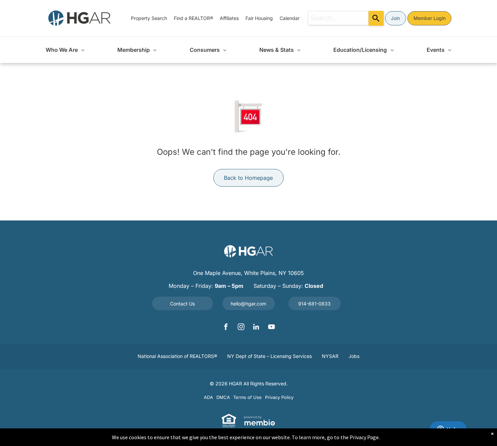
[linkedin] (256, 328)
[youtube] (271, 328)
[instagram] (241, 328)
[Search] (376, 18)
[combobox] (338, 18)
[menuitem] (149, 18)
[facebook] (226, 328)
